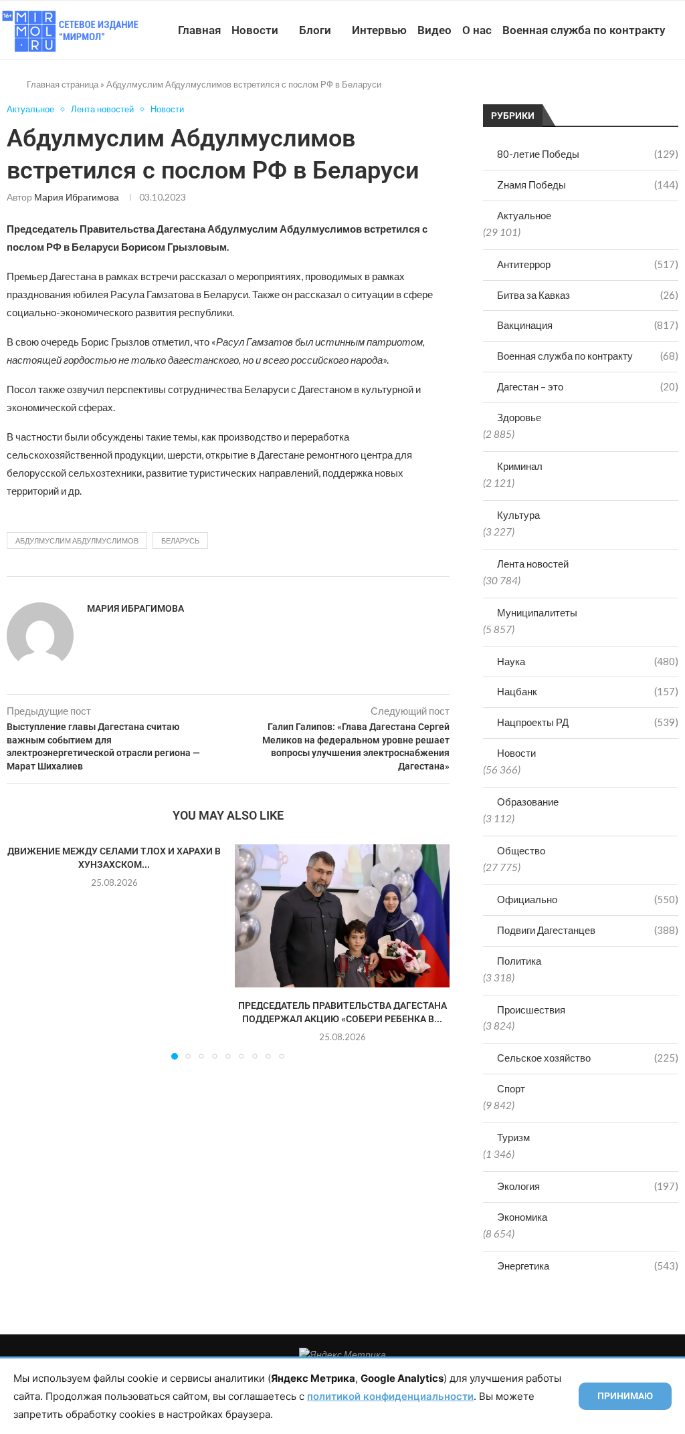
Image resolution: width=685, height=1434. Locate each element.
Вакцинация (587, 325)
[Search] (678, 91)
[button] (24, 951)
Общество (521, 850)
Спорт (511, 1088)
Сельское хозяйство (587, 1058)
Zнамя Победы (587, 184)
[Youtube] (608, 91)
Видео (434, 30)
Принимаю (625, 1396)
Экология (587, 1186)
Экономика (522, 1217)
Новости (254, 30)
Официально (587, 899)
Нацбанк (587, 691)
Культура (518, 515)
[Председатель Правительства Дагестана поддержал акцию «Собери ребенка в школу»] (342, 915)
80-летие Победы (587, 154)
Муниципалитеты (537, 612)
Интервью (379, 30)
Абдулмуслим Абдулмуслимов (76, 540)
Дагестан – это (587, 386)
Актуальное (524, 215)
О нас (477, 30)
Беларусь (180, 540)
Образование (528, 802)
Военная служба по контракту (583, 30)
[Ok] (650, 91)
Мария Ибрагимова (76, 197)
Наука (587, 661)
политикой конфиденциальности (390, 1396)
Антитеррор (587, 264)
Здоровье (519, 417)
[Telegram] (636, 91)
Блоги (315, 30)
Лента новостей (533, 564)
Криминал (520, 466)
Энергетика (587, 1266)
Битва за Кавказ (587, 295)
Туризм (513, 1137)
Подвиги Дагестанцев (587, 930)
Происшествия (531, 1009)
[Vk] (622, 91)
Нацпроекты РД (587, 722)
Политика (519, 961)
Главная (199, 30)
